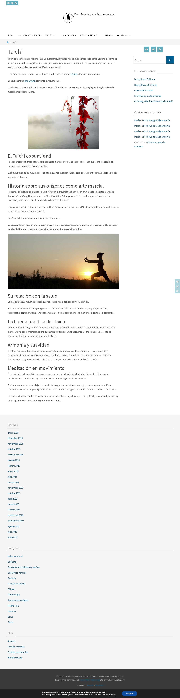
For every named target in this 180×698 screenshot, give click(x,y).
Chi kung (12, 561)
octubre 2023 (14, 493)
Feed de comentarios (18, 652)
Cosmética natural (17, 572)
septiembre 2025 (16, 454)
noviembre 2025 (15, 443)
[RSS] (16, 3)
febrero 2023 (14, 509)
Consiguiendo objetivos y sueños (24, 567)
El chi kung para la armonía (147, 95)
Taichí (11, 622)
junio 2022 (13, 537)
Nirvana (90, 685)
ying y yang (29, 80)
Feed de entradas (16, 646)
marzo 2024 (13, 482)
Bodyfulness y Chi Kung (145, 84)
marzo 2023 (13, 504)
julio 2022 (12, 531)
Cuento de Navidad (143, 90)
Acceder (12, 641)
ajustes (112, 695)
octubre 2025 (14, 449)
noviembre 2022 (15, 515)
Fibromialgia (14, 594)
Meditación (13, 605)
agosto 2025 (14, 460)
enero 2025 (13, 471)
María (137, 120)
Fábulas (11, 589)
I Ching (73, 74)
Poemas (12, 611)
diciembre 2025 (15, 438)
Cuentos (12, 578)
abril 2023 (12, 498)
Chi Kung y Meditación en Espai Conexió (153, 101)
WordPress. (99, 685)
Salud (10, 616)
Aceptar (129, 693)
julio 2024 (12, 476)
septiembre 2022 (16, 520)
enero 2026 (13, 432)
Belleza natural (15, 556)
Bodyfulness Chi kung (144, 79)
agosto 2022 (14, 526)
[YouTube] (8, 3)
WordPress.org (15, 657)
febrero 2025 (14, 465)
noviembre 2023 (15, 487)
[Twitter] (12, 3)
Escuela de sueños (16, 583)
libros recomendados (18, 600)
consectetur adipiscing (90, 679)
